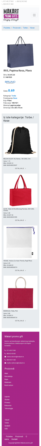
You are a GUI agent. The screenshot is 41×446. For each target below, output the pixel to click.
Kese (32, 28)
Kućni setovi (9, 385)
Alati (6, 373)
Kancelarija (8, 376)
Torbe (25, 28)
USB (6, 429)
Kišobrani (8, 382)
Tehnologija (9, 408)
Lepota (7, 397)
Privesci (7, 402)
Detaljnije (19, 168)
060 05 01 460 (8, 4)
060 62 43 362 (22, 1)
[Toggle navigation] (34, 15)
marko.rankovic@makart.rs (16, 363)
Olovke (7, 400)
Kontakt (15, 439)
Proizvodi (16, 28)
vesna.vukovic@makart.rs (15, 357)
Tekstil (7, 420)
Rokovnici (8, 405)
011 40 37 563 (8, 1)
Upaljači (7, 426)
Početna (7, 28)
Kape (6, 379)
